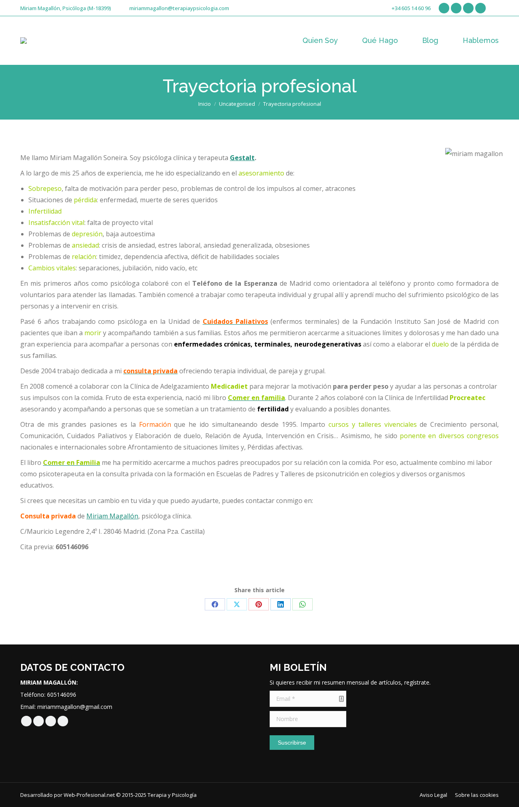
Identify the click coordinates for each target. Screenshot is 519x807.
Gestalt (242, 157)
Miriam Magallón (112, 516)
